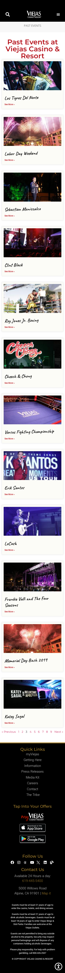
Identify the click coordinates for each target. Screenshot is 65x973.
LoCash (11, 543)
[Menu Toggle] (58, 14)
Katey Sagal (14, 716)
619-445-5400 (32, 881)
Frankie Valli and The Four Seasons (26, 601)
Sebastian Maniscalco (23, 208)
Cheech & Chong (18, 376)
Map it (46, 893)
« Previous (9, 731)
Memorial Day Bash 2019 (26, 660)
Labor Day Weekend (21, 153)
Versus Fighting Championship (29, 431)
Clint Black (14, 265)
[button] (8, 14)
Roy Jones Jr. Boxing (21, 320)
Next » (58, 731)
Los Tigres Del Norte (21, 97)
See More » (10, 104)
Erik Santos (14, 487)
